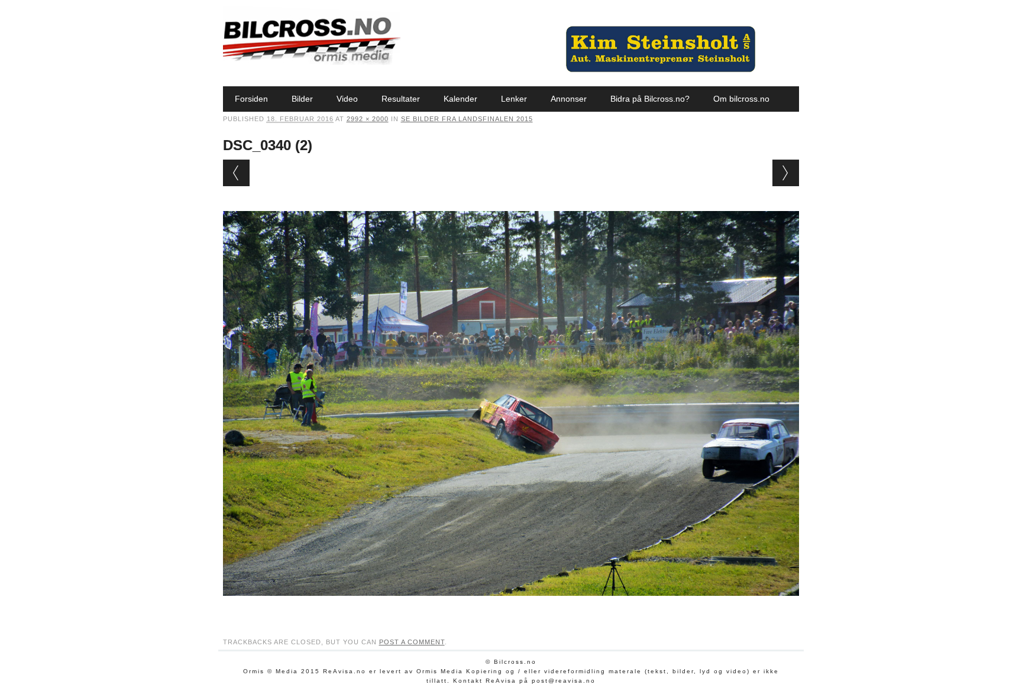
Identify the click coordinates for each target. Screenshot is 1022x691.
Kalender (460, 98)
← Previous (236, 173)
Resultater (400, 98)
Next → (785, 173)
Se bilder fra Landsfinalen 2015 (467, 118)
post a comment (412, 641)
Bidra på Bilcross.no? (650, 98)
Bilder (302, 98)
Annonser (569, 98)
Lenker (514, 98)
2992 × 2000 (368, 118)
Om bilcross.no (741, 98)
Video (347, 98)
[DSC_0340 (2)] (511, 607)
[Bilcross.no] (311, 62)
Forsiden (251, 98)
